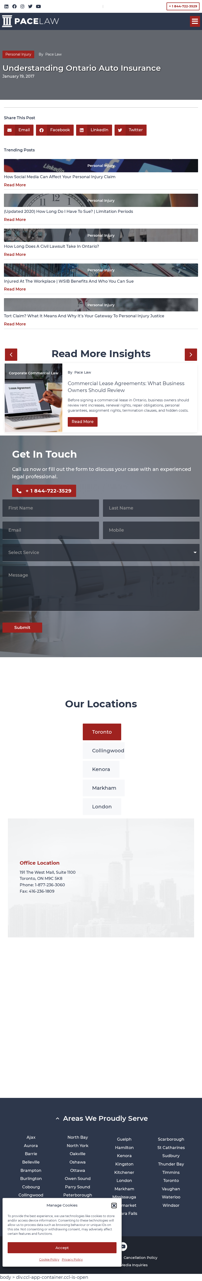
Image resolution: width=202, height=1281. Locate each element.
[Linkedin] (6, 6)
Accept (62, 1247)
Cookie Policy (49, 1259)
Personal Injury (18, 54)
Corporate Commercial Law (33, 373)
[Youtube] (38, 6)
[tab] (102, 732)
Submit (22, 627)
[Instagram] (22, 6)
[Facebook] (14, 6)
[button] (114, 1205)
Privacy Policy (72, 1259)
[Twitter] (30, 6)
